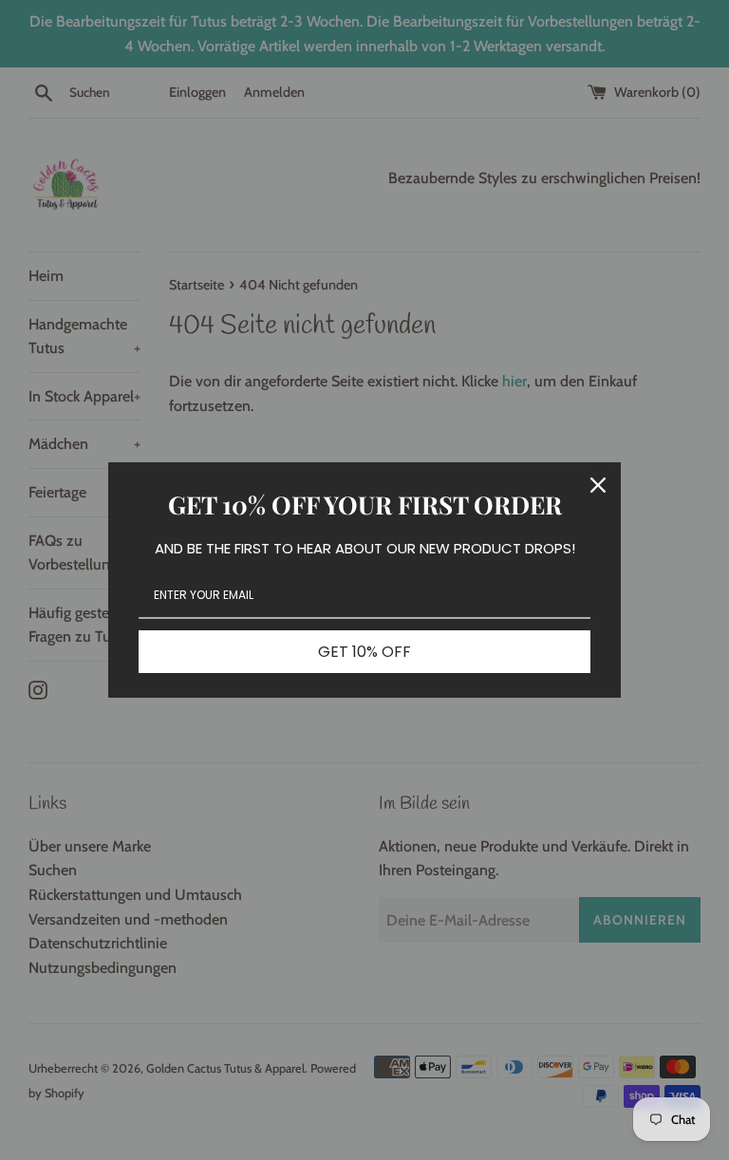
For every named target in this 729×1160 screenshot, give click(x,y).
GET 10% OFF (364, 652)
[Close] (598, 485)
